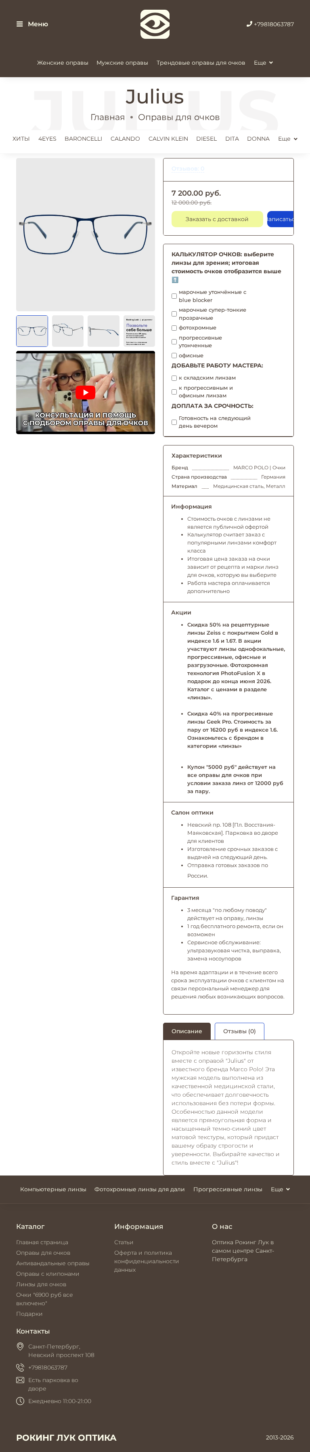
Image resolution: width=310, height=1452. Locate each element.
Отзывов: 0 (188, 168)
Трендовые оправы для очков (201, 62)
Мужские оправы (122, 62)
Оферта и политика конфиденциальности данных (146, 1261)
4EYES (47, 138)
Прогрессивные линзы (227, 1189)
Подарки (29, 1313)
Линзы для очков (41, 1284)
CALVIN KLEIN (168, 138)
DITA (232, 138)
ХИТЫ (21, 138)
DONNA (258, 138)
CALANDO (125, 138)
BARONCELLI (83, 138)
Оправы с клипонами (48, 1273)
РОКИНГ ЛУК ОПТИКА (66, 1438)
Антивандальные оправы (53, 1263)
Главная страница (42, 1242)
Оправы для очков (179, 117)
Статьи (124, 1242)
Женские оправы (62, 62)
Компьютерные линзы (53, 1189)
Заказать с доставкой (217, 219)
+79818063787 (273, 24)
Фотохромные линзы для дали (139, 1189)
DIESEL (206, 138)
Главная (107, 117)
